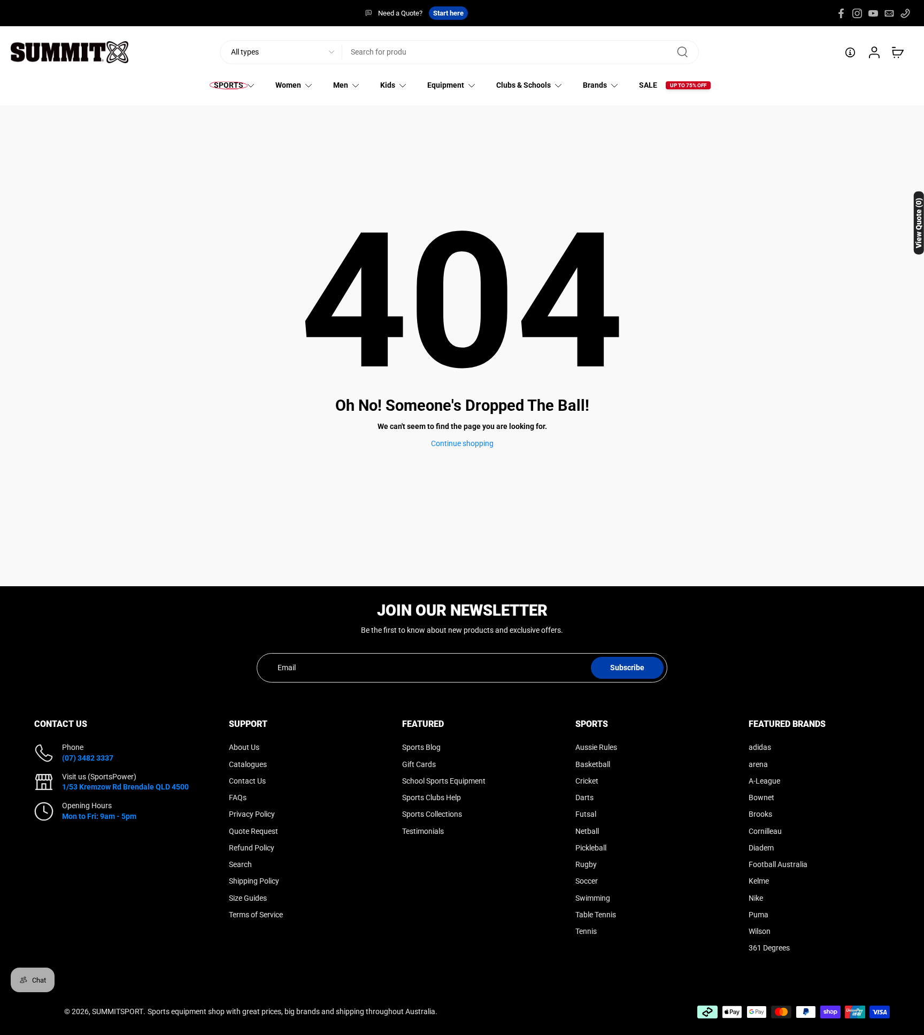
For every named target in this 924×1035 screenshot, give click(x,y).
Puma (758, 914)
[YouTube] (873, 13)
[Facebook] (841, 13)
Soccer (586, 881)
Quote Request (253, 830)
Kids (387, 85)
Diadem (761, 848)
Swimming (592, 897)
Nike (756, 897)
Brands (595, 85)
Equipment (445, 85)
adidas (760, 747)
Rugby (586, 864)
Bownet (761, 797)
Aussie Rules (596, 747)
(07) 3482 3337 (87, 757)
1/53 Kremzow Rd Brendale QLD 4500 (125, 787)
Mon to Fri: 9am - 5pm (99, 815)
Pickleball (590, 848)
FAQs (238, 797)
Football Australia (778, 864)
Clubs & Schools (523, 85)
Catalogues (248, 764)
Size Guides (248, 897)
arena (758, 764)
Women (288, 85)
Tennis (586, 931)
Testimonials (423, 830)
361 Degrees (769, 948)
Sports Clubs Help (431, 797)
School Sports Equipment (444, 781)
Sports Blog (421, 747)
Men (340, 85)
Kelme (759, 881)
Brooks (760, 814)
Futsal (585, 814)
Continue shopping (462, 443)
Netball (587, 830)
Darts (584, 797)
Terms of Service (256, 914)
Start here (448, 13)
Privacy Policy (252, 814)
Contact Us (247, 781)
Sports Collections (432, 814)
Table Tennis (595, 914)
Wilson (760, 931)
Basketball (592, 764)
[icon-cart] (897, 52)
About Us (244, 747)
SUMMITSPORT (117, 1011)
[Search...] (682, 52)
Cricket (586, 781)
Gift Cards (419, 764)
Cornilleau (765, 830)
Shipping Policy (254, 881)
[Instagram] (857, 13)
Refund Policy (251, 848)
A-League (764, 781)
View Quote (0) (918, 223)
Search (240, 864)
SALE (648, 85)
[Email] (889, 13)
